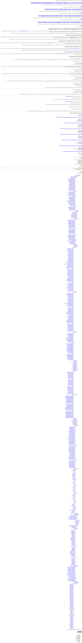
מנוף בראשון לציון (72, 538)
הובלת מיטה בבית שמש (70, 299)
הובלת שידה (75, 360)
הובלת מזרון (75, 364)
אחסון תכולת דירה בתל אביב (71, 567)
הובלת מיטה (75, 291)
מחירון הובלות (80, 121)
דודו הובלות (71, 619)
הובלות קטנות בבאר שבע (71, 207)
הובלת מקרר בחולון (70, 374)
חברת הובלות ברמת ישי (72, 442)
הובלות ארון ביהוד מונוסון (70, 279)
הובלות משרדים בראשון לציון (71, 223)
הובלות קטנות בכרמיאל (72, 198)
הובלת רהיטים (76, 245)
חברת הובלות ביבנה (72, 454)
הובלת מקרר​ (75, 370)
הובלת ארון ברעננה (70, 258)
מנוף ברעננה (73, 543)
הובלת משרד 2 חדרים (72, 241)
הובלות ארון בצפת (70, 286)
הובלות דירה (80, 138)
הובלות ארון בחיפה (70, 283)
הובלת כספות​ (75, 366)
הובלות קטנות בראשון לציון (71, 181)
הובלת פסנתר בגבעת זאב (70, 355)
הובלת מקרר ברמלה (70, 378)
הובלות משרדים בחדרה (72, 238)
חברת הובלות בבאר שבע (71, 463)
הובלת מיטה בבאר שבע (70, 324)
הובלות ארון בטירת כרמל (70, 274)
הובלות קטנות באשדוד (72, 206)
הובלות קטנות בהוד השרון (71, 187)
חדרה (74, 488)
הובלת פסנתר (75, 331)
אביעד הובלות (71, 587)
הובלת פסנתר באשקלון (70, 357)
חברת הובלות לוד (72, 453)
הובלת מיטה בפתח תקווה (70, 294)
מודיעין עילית (73, 512)
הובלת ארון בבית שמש (70, 260)
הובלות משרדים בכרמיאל (71, 232)
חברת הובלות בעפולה (72, 432)
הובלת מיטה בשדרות (70, 325)
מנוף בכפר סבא (73, 545)
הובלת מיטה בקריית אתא (69, 322)
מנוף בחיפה (73, 550)
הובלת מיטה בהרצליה (70, 301)
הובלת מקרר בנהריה (70, 382)
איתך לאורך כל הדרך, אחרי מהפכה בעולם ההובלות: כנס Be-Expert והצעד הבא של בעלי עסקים (69, 117)
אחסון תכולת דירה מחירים (73, 581)
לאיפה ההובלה (80, 161)
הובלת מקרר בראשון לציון (69, 393)
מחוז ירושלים (75, 508)
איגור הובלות (71, 606)
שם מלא (80, 156)
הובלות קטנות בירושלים (72, 192)
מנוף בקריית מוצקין (72, 551)
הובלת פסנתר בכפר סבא (70, 349)
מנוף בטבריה (73, 548)
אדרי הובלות (71, 592)
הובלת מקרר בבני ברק (70, 377)
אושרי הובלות (71, 589)
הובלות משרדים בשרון (72, 224)
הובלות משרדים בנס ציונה (71, 237)
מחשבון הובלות (76, 521)
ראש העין (73, 483)
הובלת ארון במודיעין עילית (69, 261)
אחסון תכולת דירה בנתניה (71, 573)
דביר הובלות (71, 620)
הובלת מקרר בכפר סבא (70, 390)
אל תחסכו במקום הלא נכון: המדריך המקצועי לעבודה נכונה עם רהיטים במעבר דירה (71, 128)
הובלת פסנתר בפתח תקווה (69, 345)
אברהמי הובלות (71, 586)
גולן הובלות (71, 614)
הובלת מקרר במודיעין (70, 375)
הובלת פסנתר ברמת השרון (69, 344)
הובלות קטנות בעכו (72, 199)
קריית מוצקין (73, 505)
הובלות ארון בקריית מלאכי (69, 280)
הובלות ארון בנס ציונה (70, 264)
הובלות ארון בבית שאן (70, 290)
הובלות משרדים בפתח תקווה (71, 220)
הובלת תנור (75, 421)
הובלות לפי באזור (76, 468)
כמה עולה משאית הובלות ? (73, 518)
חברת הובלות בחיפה (72, 426)
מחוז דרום (75, 493)
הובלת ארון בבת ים (70, 254)
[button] (78, 636)
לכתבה (81, 6)
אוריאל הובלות (71, 591)
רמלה (74, 482)
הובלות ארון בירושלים (70, 265)
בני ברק (74, 472)
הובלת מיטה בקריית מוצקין (69, 320)
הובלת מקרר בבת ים (70, 376)
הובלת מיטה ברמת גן (70, 298)
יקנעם (74, 507)
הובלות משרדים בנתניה (72, 229)
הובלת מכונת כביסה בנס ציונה (69, 407)
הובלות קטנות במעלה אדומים (71, 195)
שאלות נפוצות (76, 514)
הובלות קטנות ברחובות (72, 186)
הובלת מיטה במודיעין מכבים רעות (68, 303)
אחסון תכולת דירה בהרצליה (71, 568)
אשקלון (74, 496)
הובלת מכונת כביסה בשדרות (69, 416)
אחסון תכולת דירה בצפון (73, 575)
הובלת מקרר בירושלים (70, 387)
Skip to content (80, 631)
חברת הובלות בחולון (72, 452)
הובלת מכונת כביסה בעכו (70, 406)
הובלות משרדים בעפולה (72, 235)
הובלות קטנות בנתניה (72, 188)
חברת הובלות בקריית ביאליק (71, 441)
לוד (74, 484)
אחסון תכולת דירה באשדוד (71, 579)
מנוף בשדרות (73, 560)
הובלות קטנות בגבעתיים (72, 185)
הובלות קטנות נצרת (72, 205)
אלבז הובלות (71, 598)
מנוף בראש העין (73, 542)
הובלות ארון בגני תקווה (70, 263)
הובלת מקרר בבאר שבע (70, 386)
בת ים (74, 470)
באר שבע (73, 495)
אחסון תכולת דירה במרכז (73, 566)
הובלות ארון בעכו (71, 289)
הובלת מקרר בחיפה (70, 379)
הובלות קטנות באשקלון (72, 208)
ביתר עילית (73, 511)
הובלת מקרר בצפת (70, 381)
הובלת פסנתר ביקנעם (70, 340)
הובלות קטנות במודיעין (72, 194)
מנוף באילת (73, 563)
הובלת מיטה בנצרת (70, 316)
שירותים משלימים (77, 522)
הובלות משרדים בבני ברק (71, 231)
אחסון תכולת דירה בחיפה (71, 576)
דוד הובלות (71, 617)
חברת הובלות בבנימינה (72, 440)
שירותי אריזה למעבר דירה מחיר (72, 525)
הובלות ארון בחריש (70, 262)
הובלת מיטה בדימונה (70, 328)
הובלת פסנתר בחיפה (70, 333)
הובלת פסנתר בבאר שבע (70, 354)
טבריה (74, 487)
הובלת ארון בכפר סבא (70, 255)
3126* (72, 96)
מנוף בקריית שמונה (72, 554)
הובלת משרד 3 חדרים (72, 242)
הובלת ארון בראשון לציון (70, 249)
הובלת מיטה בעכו (71, 315)
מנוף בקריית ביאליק (72, 552)
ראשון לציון (73, 479)
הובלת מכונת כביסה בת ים (69, 401)
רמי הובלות (71, 623)
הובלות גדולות (76, 210)
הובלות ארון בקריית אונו (70, 272)
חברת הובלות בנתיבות (72, 461)
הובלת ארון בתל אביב (70, 248)
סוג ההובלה (79, 163)
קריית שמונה (73, 486)
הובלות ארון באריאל (70, 276)
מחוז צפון (75, 485)
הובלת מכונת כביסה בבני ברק (69, 411)
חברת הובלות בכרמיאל (72, 427)
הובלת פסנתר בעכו (70, 335)
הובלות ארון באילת (70, 281)
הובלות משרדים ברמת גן (72, 221)
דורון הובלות (71, 621)
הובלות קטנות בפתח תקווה (71, 179)
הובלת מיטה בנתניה (70, 295)
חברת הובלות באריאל (72, 465)
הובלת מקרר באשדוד (70, 388)
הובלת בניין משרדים (72, 243)
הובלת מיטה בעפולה (70, 319)
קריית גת (74, 497)
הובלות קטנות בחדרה (72, 204)
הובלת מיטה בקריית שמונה (69, 317)
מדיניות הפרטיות (73, 170)
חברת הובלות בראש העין (71, 457)
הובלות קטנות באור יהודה (71, 190)
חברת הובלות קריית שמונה (71, 439)
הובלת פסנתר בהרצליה (70, 346)
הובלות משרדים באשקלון (71, 230)
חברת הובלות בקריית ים (72, 435)
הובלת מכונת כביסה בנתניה (69, 396)
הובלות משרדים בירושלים (71, 234)
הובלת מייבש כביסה (74, 419)
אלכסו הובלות (71, 603)
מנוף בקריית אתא (72, 553)
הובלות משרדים (76, 218)
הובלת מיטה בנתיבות (70, 326)
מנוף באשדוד (73, 532)
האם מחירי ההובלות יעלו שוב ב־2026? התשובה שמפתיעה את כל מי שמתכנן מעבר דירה (70, 145)
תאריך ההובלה (80, 167)
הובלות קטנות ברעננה (72, 184)
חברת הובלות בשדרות (72, 464)
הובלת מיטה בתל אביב (70, 293)
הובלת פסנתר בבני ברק (70, 351)
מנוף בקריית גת (73, 564)
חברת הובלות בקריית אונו (71, 436)
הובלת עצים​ (75, 368)
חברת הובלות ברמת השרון (71, 462)
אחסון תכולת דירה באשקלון (71, 580)
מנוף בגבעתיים (73, 533)
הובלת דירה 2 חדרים (74, 214)
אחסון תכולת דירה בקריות (71, 577)
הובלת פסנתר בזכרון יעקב (69, 334)
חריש (74, 506)
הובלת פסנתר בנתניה (70, 347)
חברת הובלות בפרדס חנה (71, 444)
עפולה (74, 492)
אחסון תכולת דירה (75, 565)
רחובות (74, 477)
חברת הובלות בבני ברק (72, 448)
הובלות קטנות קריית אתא (71, 202)
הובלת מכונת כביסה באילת (69, 414)
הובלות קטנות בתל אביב (72, 178)
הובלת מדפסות (75, 423)
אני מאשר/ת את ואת (72, 170)
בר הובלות (71, 610)
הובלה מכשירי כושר (74, 422)
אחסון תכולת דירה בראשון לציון (71, 570)
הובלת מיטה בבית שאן (70, 308)
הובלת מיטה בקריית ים (70, 321)
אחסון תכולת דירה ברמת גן (71, 569)
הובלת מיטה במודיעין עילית (69, 304)
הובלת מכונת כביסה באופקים (69, 417)
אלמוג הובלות (71, 593)
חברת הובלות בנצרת (72, 437)
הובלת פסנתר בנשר (70, 336)
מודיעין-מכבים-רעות (72, 510)
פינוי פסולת (76, 582)
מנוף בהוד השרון (73, 540)
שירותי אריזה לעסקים (74, 526)
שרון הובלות (71, 627)
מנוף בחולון (73, 536)
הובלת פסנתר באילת (70, 359)
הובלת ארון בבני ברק (70, 251)
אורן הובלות (71, 590)
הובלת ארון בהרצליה (70, 256)
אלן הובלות (71, 607)
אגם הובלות (71, 585)
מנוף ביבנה (73, 541)
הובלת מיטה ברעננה (70, 306)
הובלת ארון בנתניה (70, 250)
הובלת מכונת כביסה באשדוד (69, 413)
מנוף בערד (73, 559)
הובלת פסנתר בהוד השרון (69, 350)
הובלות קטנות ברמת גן (72, 180)
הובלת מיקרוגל (75, 424)
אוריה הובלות (71, 604)
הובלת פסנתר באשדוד (70, 356)
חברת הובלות (76, 425)
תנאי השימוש (68, 170)
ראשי (79, 174)
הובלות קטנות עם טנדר (73, 176)
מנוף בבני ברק (73, 537)
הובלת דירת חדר (74, 213)
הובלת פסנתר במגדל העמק (69, 339)
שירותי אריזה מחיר (74, 527)
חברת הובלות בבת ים (72, 451)
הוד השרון (73, 476)
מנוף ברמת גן (73, 535)
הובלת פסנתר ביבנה (70, 352)
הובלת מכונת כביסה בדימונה (69, 415)
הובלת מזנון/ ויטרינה (74, 361)
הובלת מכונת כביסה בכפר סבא (69, 408)
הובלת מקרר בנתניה (70, 380)
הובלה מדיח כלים (74, 420)
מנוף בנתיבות (73, 562)
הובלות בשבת (76, 513)
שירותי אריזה (76, 524)
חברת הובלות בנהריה (72, 428)
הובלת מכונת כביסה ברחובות (69, 400)
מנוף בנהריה (73, 547)
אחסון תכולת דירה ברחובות (71, 572)
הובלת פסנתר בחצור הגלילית (69, 338)
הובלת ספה (75, 362)
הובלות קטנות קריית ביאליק (71, 201)
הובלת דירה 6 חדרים (74, 217)
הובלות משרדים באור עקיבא (71, 225)
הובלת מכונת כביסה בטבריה (69, 405)
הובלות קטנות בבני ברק (72, 193)
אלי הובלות (71, 596)
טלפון (81, 158)
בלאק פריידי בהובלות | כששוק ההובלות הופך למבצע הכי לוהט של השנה (72, 151)
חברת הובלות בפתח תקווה (71, 450)
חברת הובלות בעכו (72, 434)
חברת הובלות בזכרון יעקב (71, 438)
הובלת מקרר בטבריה (70, 384)
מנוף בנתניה (73, 530)
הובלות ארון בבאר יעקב (70, 266)
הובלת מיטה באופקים (70, 327)
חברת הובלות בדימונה (72, 467)
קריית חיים (73, 504)
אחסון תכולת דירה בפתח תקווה (71, 574)
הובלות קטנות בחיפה (72, 196)
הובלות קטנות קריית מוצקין (71, 200)
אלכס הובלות (71, 602)
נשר (74, 503)
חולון (74, 471)
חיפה (74, 502)
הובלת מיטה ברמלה (70, 305)
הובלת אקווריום (74, 365)
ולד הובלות (71, 625)
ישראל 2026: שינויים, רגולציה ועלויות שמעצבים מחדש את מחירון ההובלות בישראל (71, 134)
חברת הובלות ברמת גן (72, 447)
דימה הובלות (71, 618)
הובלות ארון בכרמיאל (70, 288)
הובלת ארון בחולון (71, 252)
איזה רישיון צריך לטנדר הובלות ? (72, 519)
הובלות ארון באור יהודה (70, 269)
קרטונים (78, 104)
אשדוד (74, 494)
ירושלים (74, 509)
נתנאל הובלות (71, 626)
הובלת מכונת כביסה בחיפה (69, 404)
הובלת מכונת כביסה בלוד (70, 399)
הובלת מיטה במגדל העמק (69, 312)
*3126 (81, 63)
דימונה (74, 498)
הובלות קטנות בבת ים (72, 183)
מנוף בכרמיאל (73, 549)
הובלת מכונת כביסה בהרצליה (69, 398)
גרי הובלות (71, 612)
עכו (74, 491)
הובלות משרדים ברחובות (71, 236)
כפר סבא (73, 475)
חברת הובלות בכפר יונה (72, 433)
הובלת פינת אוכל (74, 363)
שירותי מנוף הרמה (76, 528)
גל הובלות (72, 613)
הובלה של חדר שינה (74, 212)
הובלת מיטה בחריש (70, 318)
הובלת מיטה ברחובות (70, 300)
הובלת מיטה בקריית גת (70, 330)
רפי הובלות (71, 628)
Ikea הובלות (75, 246)
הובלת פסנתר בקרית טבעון (69, 337)
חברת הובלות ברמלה (72, 460)
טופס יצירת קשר (77, 63)
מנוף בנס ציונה (73, 539)
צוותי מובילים (75, 583)
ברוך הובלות (71, 609)
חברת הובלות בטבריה (72, 430)
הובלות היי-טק (75, 244)
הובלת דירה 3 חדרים (74, 215)
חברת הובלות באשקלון (72, 466)
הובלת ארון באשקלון (70, 273)
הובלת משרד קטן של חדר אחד (71, 240)
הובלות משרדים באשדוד (71, 222)
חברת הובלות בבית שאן (72, 443)
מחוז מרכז (73, 342)
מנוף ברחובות (73, 531)
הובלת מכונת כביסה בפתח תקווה (69, 397)
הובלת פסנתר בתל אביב (70, 343)
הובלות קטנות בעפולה (72, 203)
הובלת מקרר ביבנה (70, 391)
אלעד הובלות (71, 601)
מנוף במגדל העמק (72, 555)
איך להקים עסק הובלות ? (73, 515)
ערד (74, 499)
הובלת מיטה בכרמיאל (70, 311)
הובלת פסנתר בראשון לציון (69, 348)
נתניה (74, 481)
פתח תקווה (73, 474)
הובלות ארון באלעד (70, 277)
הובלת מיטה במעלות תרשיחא (69, 313)
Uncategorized (80, 115)
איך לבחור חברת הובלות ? (73, 516)
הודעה (81, 164)
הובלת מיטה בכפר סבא (70, 302)
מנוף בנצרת (73, 556)
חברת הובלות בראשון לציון (71, 449)
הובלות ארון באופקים (70, 278)
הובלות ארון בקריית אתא (70, 287)
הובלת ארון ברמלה (70, 257)
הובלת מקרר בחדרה (70, 389)
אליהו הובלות (71, 595)
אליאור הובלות (71, 594)
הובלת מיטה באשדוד (70, 296)
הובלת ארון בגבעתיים (70, 259)
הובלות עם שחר (71, 624)
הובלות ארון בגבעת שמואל (69, 267)
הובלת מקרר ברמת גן (70, 373)
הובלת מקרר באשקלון (70, 392)
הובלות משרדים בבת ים (72, 239)
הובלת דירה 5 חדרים (74, 216)
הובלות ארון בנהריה (70, 285)
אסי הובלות (71, 600)
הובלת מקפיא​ (75, 418)
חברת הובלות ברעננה (72, 458)
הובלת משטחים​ (74, 367)
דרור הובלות (71, 616)
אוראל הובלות (71, 599)
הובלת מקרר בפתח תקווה (69, 372)
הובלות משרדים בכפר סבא (71, 227)
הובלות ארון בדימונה (70, 275)
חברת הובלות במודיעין (72, 455)
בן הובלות (72, 611)
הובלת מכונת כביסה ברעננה (69, 409)
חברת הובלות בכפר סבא (72, 431)
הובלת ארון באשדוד (70, 271)
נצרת (74, 489)
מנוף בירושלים (73, 558)
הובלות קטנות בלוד (72, 189)
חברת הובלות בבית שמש (71, 459)
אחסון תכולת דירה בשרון (71, 571)
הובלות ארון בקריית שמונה (69, 284)
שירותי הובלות (78, 175)
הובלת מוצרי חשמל (75, 369)
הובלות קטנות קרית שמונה (71, 197)
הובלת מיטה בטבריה (70, 310)
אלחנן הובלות (71, 597)
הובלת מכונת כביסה (74, 394)
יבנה (74, 480)
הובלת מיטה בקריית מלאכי (69, 329)
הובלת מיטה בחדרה (70, 309)
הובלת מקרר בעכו (70, 383)
